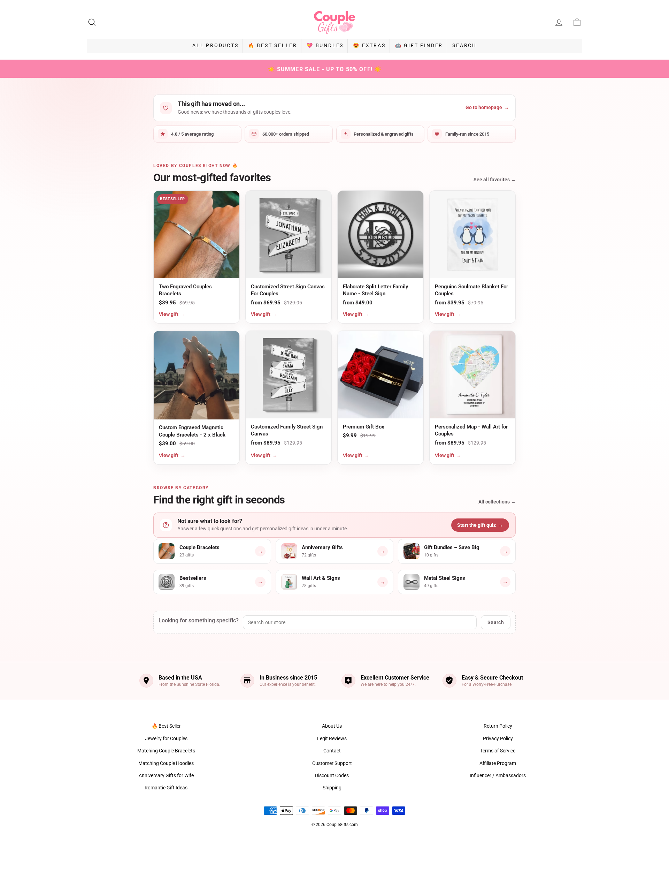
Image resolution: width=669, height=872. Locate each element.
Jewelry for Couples (166, 738)
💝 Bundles (325, 45)
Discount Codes (332, 775)
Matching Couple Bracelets (166, 750)
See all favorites (495, 179)
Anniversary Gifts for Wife (166, 775)
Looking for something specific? (199, 620)
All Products (215, 45)
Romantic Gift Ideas (166, 787)
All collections (497, 502)
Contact (332, 750)
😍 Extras (369, 45)
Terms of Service (497, 750)
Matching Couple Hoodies (166, 763)
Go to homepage (487, 107)
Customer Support (332, 763)
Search (464, 45)
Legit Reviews (332, 738)
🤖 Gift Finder (419, 45)
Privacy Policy (498, 738)
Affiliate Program (497, 763)
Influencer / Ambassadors (498, 775)
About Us (332, 726)
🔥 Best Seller (272, 45)
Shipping (332, 787)
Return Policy (498, 726)
